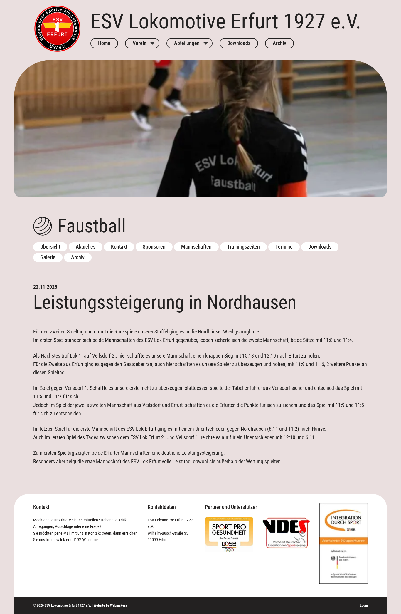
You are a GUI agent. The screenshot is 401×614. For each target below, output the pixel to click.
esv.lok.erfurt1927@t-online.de (79, 539)
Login (364, 605)
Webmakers (118, 605)
